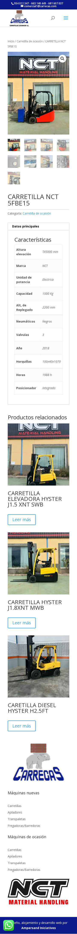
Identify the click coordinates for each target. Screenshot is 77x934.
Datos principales (25, 226)
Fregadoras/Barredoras (24, 826)
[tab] (38, 226)
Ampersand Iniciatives (38, 928)
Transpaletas (17, 819)
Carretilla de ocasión (30, 41)
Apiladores (15, 812)
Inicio (11, 41)
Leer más (21, 519)
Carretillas (14, 806)
